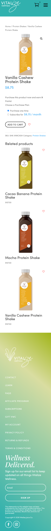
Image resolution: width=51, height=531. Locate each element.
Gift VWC (10, 416)
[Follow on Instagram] (16, 524)
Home (8, 26)
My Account (13, 424)
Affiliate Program (17, 401)
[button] (41, 38)
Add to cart (15, 124)
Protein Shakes (19, 26)
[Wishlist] (29, 124)
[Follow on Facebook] (8, 524)
